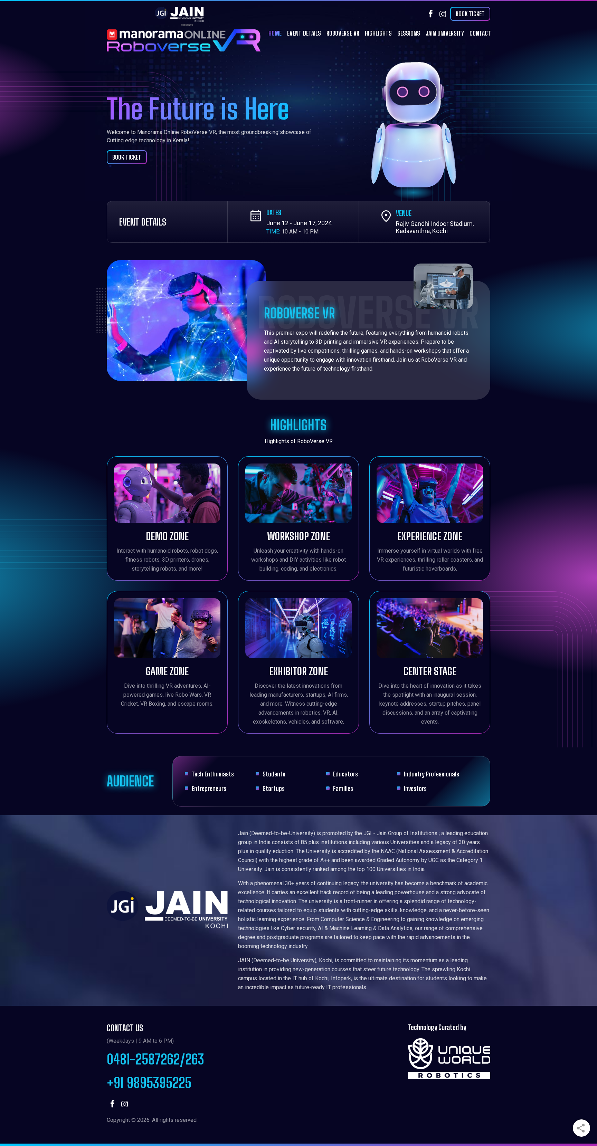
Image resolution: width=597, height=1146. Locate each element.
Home (275, 33)
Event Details (304, 33)
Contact (480, 33)
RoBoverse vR (342, 33)
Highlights (378, 33)
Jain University (445, 33)
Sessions (408, 33)
